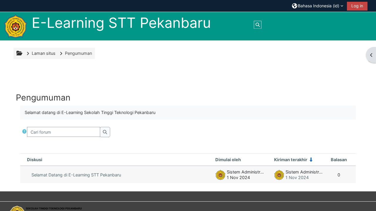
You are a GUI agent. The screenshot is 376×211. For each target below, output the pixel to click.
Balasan (339, 159)
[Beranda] (15, 25)
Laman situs (44, 53)
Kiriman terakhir (290, 159)
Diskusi (34, 159)
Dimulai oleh (228, 159)
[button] (317, 5)
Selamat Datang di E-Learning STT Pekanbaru (76, 174)
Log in (357, 5)
